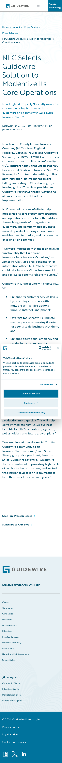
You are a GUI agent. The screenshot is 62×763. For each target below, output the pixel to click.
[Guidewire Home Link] (24, 569)
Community (8, 607)
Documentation (9, 625)
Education (7, 631)
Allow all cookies (31, 393)
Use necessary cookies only (31, 412)
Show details (46, 384)
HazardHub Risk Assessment (15, 654)
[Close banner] (58, 348)
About (16, 27)
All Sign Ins (12, 677)
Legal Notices (10, 734)
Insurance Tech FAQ (11, 642)
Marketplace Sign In (11, 694)
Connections (8, 613)
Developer (7, 619)
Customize (29, 403)
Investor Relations (10, 636)
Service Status (8, 659)
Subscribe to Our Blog (15, 524)
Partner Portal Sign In (12, 700)
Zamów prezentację (54, 5)
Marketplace (8, 648)
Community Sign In (11, 683)
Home (5, 27)
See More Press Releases (17, 516)
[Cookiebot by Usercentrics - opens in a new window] (39, 348)
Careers (5, 602)
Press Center (31, 27)
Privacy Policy (10, 727)
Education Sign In (10, 688)
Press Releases (10, 33)
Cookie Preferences (14, 742)
